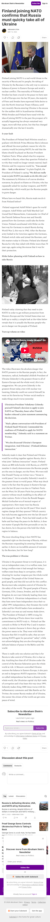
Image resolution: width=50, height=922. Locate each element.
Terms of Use (38, 882)
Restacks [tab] (17, 766)
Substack (13, 917)
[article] (25, 810)
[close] (43, 839)
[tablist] (12, 765)
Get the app (37, 911)
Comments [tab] (7, 766)
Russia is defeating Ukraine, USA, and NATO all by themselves (19, 804)
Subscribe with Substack (27, 876)
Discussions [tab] (20, 796)
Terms (33, 902)
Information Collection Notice (32, 885)
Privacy (27, 902)
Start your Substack (18, 911)
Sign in (45, 3)
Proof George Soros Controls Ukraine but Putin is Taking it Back (16, 826)
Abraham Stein (13, 29)
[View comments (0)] (12, 37)
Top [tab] (4, 796)
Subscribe (36, 3)
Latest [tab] (11, 796)
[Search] (45, 796)
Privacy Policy (26, 887)
